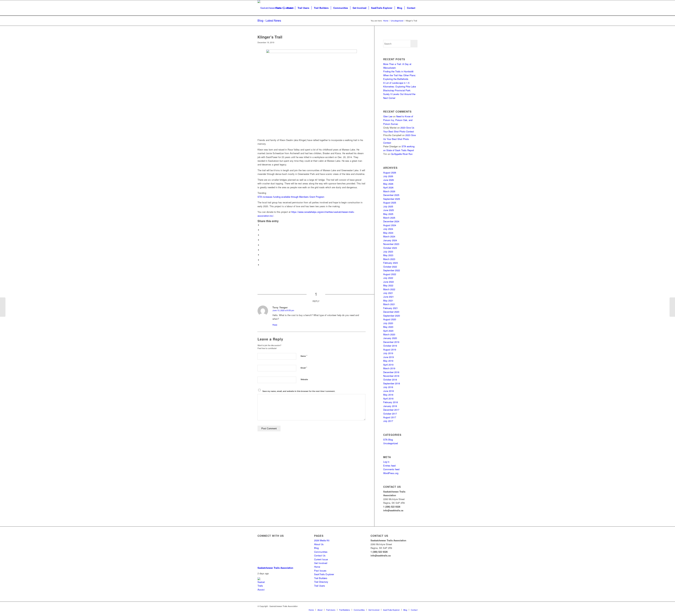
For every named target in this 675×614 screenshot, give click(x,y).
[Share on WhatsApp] (262, 235)
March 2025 (389, 217)
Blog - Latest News (269, 20)
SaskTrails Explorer (324, 574)
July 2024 (388, 229)
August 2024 (389, 225)
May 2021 (388, 300)
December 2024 (391, 221)
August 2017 (389, 417)
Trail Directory (321, 581)
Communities (320, 551)
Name (304, 355)
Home (317, 566)
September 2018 (391, 383)
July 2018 (388, 387)
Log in (386, 461)
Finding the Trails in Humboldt (398, 71)
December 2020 (391, 311)
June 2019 (388, 357)
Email (304, 367)
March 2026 (389, 191)
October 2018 (390, 379)
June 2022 (388, 281)
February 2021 (390, 308)
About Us (319, 544)
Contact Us (320, 555)
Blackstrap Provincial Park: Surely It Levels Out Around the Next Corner (399, 94)
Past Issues (320, 570)
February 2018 (390, 402)
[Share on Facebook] (262, 225)
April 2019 (388, 364)
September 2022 (391, 270)
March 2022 (389, 289)
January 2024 (390, 240)
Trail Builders (320, 578)
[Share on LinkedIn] (262, 245)
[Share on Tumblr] (262, 250)
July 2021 (388, 293)
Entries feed (389, 465)
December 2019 (391, 342)
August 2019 (389, 349)
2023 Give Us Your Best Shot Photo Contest (399, 138)
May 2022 (388, 285)
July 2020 (388, 323)
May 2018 (388, 394)
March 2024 (389, 236)
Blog (316, 548)
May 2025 (388, 214)
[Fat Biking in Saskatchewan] (2, 307)
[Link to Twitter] (414, 606)
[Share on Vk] (262, 255)
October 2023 (390, 247)
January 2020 (390, 338)
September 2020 (391, 315)
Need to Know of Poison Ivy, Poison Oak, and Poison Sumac (398, 120)
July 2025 (388, 206)
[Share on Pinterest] (262, 240)
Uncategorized (390, 443)
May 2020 (388, 327)
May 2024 (388, 232)
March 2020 (389, 334)
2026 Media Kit (321, 540)
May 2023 (388, 255)
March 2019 (389, 368)
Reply (274, 324)
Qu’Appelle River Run (402, 154)
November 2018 (391, 375)
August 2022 (389, 274)
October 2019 (390, 345)
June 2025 (388, 210)
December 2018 (391, 372)
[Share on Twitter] (262, 230)
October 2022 (390, 266)
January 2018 (390, 406)
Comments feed (391, 469)
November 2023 (391, 244)
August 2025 (389, 202)
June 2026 (388, 180)
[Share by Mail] (262, 265)
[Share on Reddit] (262, 260)
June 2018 (388, 391)
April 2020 (388, 330)
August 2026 (389, 172)
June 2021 (388, 296)
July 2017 (388, 421)
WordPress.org (390, 473)
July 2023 (388, 251)
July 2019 (388, 353)
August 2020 (389, 319)
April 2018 (388, 398)
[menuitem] (278, 8)
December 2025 (391, 195)
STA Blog (388, 439)
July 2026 (388, 176)
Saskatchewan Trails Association (275, 567)
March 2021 (389, 304)
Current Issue (321, 559)
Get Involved (320, 563)
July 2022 (388, 278)
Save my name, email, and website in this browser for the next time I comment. (298, 391)
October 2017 (390, 413)
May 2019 (388, 360)
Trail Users (319, 585)
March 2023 (389, 259)
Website (304, 379)
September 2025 (391, 199)
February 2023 (390, 262)
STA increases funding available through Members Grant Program (291, 196)
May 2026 (388, 183)
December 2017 (391, 409)
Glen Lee (387, 116)
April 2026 (388, 187)
